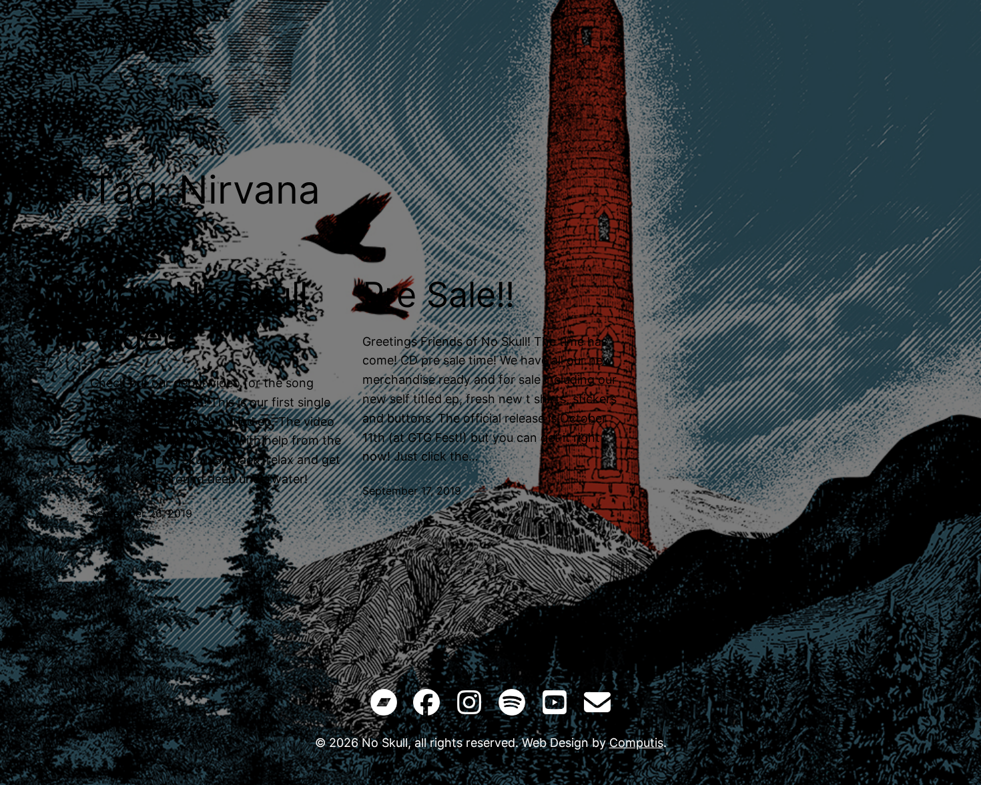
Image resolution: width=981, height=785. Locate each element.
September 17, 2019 (411, 490)
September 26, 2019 (141, 513)
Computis (636, 743)
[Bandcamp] (383, 705)
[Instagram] (469, 705)
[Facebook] (426, 705)
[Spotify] (512, 705)
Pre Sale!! (438, 295)
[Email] (597, 705)
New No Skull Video (199, 315)
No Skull (111, 40)
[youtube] (554, 705)
